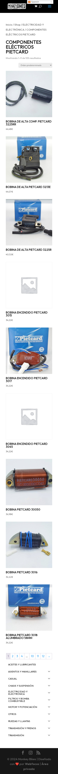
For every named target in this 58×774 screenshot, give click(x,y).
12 (43, 656)
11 (38, 656)
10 (32, 656)
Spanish (35, 2)
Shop (17, 24)
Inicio (9, 24)
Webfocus (32, 764)
